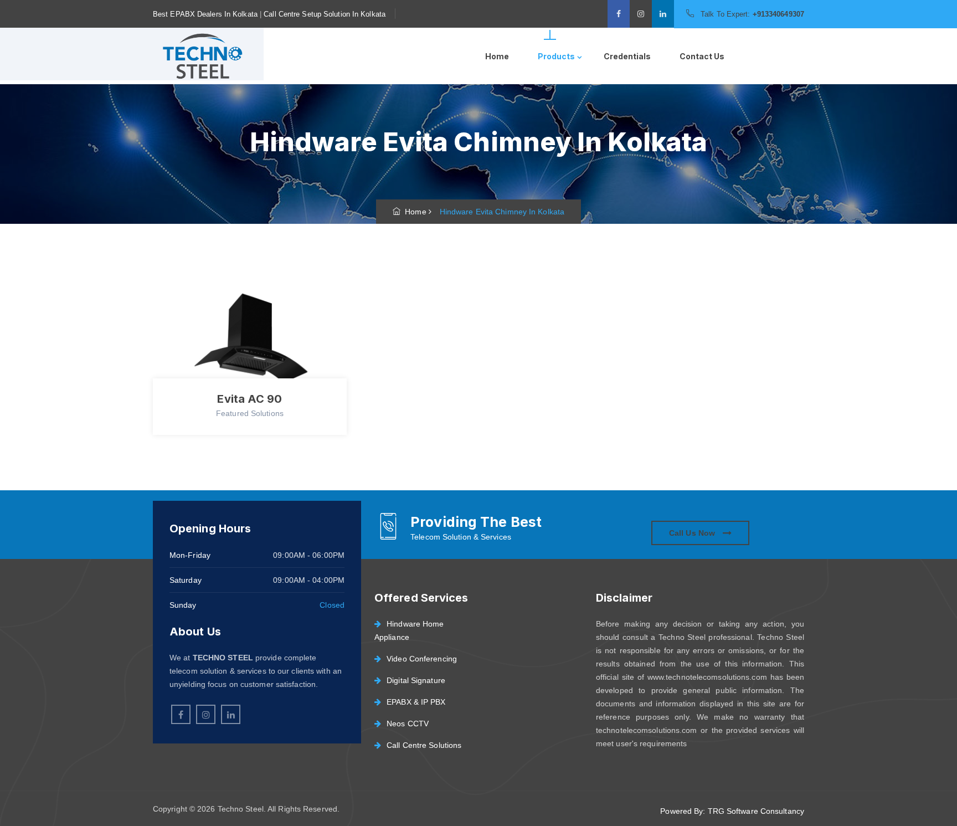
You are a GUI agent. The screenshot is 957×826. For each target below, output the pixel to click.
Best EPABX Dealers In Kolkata (205, 14)
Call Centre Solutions (424, 745)
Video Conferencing (422, 658)
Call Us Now (693, 533)
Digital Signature (416, 680)
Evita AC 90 (249, 399)
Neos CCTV (408, 723)
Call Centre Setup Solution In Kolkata (324, 14)
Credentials (627, 56)
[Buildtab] (201, 56)
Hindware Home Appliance (409, 630)
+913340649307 (778, 14)
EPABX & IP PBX (416, 701)
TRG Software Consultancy (756, 811)
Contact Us (702, 56)
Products (556, 56)
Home (497, 56)
